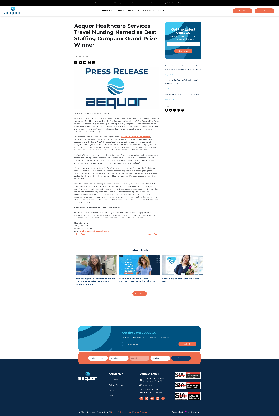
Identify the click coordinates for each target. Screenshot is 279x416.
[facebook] (141, 399)
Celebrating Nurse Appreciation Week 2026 (182, 94)
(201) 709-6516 (156, 392)
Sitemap (128, 412)
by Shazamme (194, 412)
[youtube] (152, 399)
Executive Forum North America (135, 137)
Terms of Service (140, 412)
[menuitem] (106, 11)
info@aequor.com (151, 385)
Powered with (178, 412)
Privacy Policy (117, 412)
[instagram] (157, 399)
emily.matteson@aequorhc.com (94, 231)
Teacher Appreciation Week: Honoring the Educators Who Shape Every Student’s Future (95, 281)
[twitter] (146, 399)
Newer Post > (153, 234)
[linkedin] (163, 399)
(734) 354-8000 (152, 390)
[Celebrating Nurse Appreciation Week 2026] (182, 265)
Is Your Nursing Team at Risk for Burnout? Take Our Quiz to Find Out (137, 280)
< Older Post (79, 234)
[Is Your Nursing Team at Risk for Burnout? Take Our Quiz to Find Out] (139, 265)
